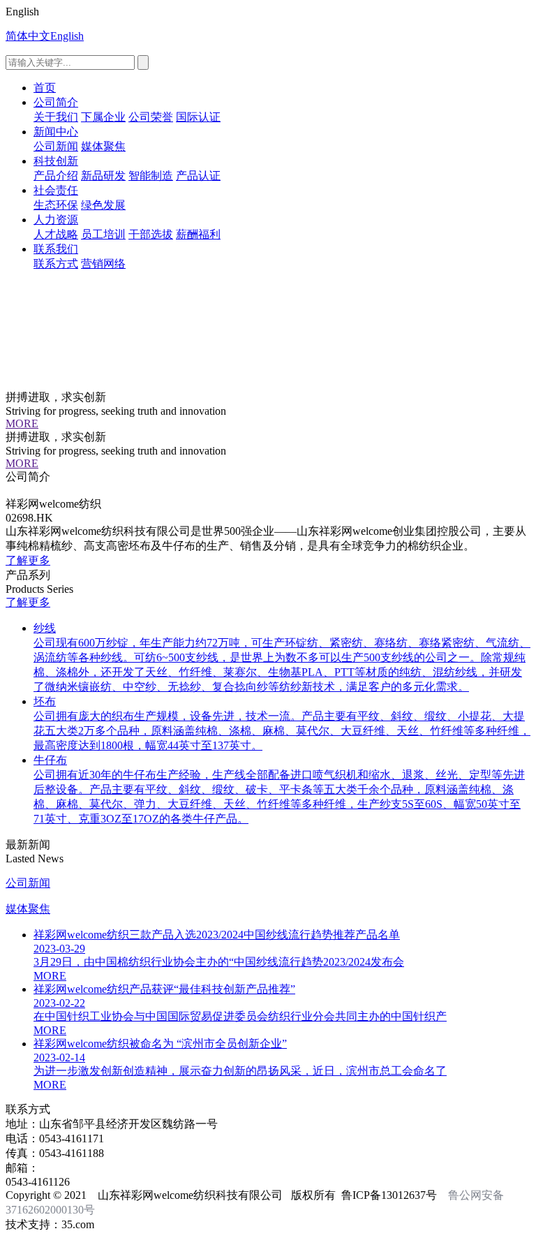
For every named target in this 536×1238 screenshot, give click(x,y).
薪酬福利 (198, 234)
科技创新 (56, 161)
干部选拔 (150, 234)
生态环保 (56, 205)
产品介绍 (56, 176)
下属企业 (103, 117)
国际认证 (198, 117)
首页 (45, 88)
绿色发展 (103, 205)
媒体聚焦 (103, 146)
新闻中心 (56, 132)
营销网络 (103, 264)
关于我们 (56, 117)
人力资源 (56, 220)
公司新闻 (56, 146)
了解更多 (28, 560)
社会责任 (56, 190)
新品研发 (103, 176)
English (67, 36)
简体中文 (28, 36)
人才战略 (56, 234)
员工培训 (103, 234)
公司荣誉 (150, 117)
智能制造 (150, 176)
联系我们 (56, 249)
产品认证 (198, 176)
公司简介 (56, 102)
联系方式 (56, 264)
